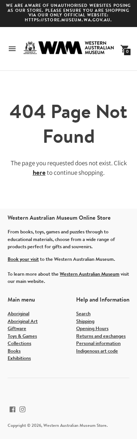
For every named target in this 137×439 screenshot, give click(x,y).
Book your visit (23, 259)
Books (14, 351)
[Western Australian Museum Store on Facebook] (13, 409)
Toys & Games (22, 336)
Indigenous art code (97, 351)
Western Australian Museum (89, 274)
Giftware (17, 328)
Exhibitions (19, 358)
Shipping (85, 321)
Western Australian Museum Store (75, 426)
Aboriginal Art (23, 321)
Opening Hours (92, 328)
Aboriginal (18, 313)
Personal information (98, 343)
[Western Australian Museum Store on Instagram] (22, 409)
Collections (19, 343)
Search (83, 313)
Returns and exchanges (101, 336)
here (39, 173)
